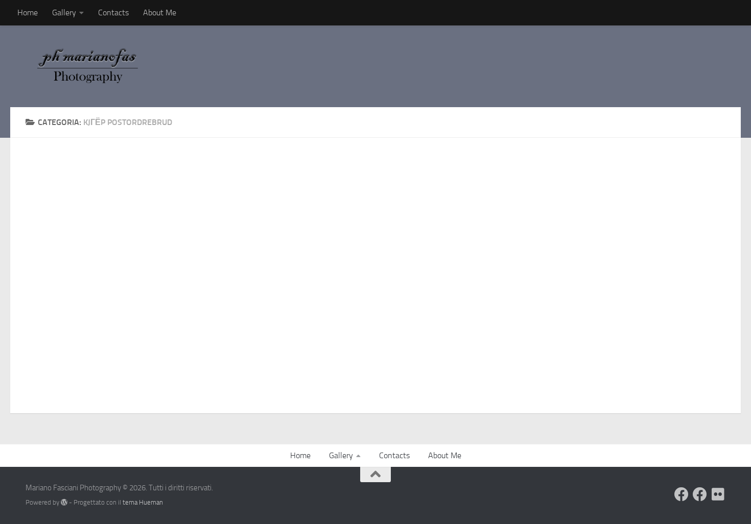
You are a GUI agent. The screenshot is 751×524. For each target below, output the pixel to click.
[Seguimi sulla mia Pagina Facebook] (700, 494)
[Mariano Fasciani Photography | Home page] (94, 66)
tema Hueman (143, 502)
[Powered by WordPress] (64, 502)
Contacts (113, 12)
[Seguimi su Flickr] (718, 494)
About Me (159, 12)
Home (27, 12)
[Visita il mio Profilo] (681, 494)
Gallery (64, 12)
